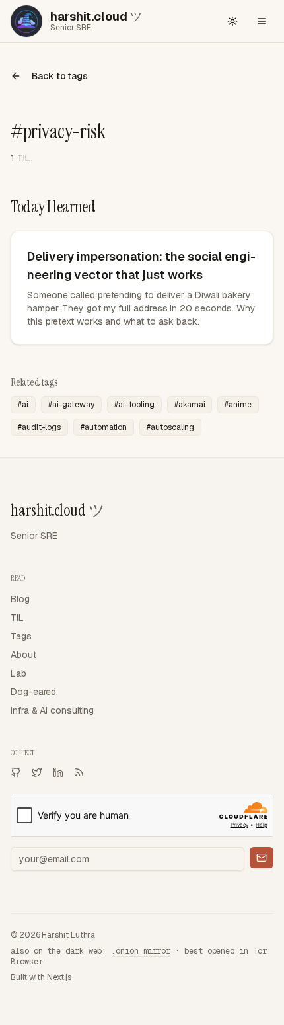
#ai (23, 404)
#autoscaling (170, 427)
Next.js (59, 977)
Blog (20, 599)
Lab (18, 673)
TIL (17, 618)
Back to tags (60, 76)
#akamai (189, 404)
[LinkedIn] (58, 772)
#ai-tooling (134, 404)
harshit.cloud (58, 510)
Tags (21, 636)
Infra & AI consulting (52, 710)
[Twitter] (37, 772)
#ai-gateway (71, 404)
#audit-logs (39, 427)
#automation (104, 427)
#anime (238, 404)
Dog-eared (33, 692)
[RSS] (79, 772)
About (23, 655)
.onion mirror (140, 951)
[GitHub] (16, 772)
